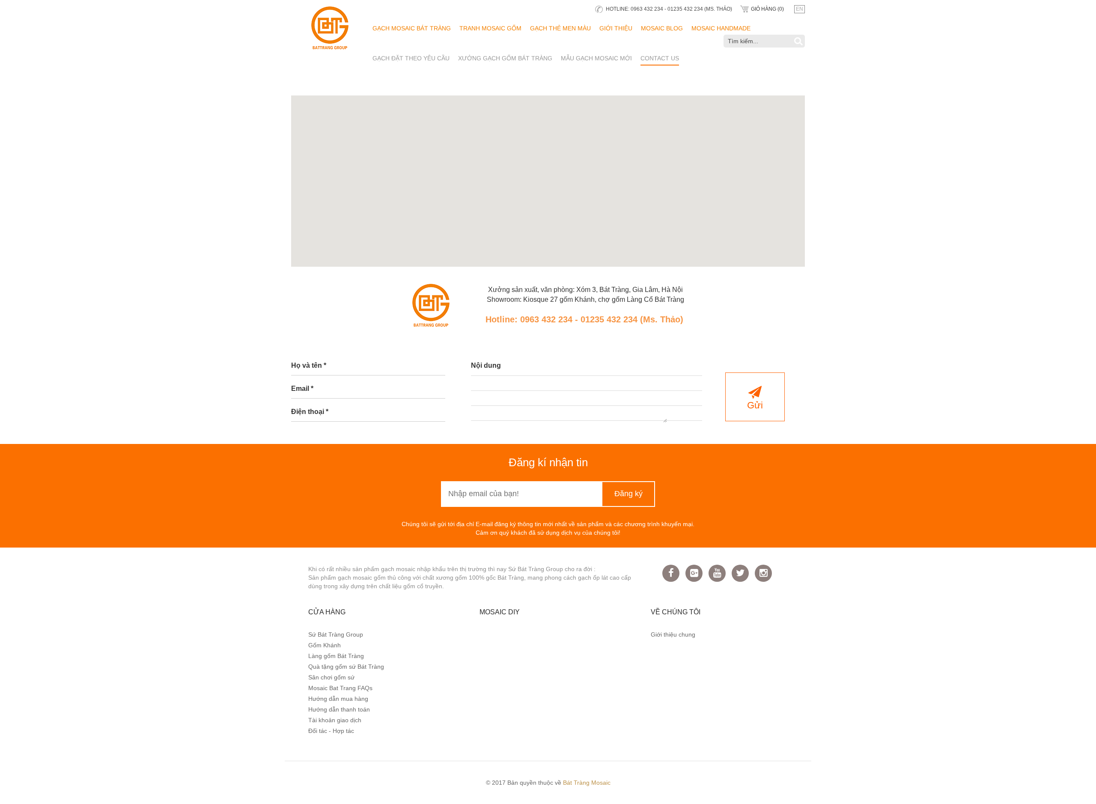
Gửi (755, 405)
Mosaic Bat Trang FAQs (340, 688)
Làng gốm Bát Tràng (336, 655)
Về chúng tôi (675, 612)
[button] (548, 176)
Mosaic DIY (500, 612)
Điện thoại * (309, 411)
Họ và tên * (308, 365)
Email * (302, 388)
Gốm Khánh (324, 645)
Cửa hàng (326, 612)
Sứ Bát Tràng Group (335, 634)
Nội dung (486, 365)
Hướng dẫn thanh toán (339, 709)
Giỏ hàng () (767, 9)
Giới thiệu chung (673, 634)
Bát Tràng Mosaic (587, 782)
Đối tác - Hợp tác (331, 730)
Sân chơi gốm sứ (331, 677)
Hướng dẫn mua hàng (338, 698)
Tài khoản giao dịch (334, 720)
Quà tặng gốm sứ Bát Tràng (346, 666)
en (799, 9)
